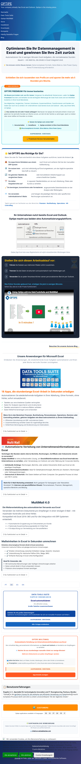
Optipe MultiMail (7, 18)
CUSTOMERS (40, 707)
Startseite (4, 12)
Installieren (5, 25)
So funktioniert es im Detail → (15, 431)
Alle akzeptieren (11, 755)
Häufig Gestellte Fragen (9, 34)
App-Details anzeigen (40, 675)
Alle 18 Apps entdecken (40, 624)
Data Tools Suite (7, 15)
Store (3, 22)
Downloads (5, 28)
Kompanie (4, 31)
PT (6, 585)
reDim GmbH (47, 761)
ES (17, 585)
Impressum (49, 759)
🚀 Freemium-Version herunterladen (40, 139)
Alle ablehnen (26, 755)
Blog (2, 38)
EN (23, 585)
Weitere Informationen (35, 759)
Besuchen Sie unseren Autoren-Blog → (64, 346)
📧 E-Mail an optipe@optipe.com (40, 731)
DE (11, 585)
